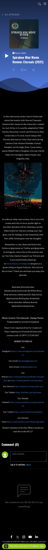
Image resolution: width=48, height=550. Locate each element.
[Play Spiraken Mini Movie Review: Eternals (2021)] (6, 55)
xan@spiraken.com (28, 367)
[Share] (33, 69)
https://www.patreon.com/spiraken (27, 380)
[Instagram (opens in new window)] (23, 536)
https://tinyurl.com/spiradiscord (28, 386)
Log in (28, 464)
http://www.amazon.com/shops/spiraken (25, 421)
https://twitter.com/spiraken (28, 392)
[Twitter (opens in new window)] (17, 536)
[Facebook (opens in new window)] (11, 536)
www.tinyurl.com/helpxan (18, 263)
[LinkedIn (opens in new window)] (36, 536)
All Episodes (11, 14)
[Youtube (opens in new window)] (30, 536)
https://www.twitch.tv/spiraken (28, 412)
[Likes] (13, 69)
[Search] (39, 3)
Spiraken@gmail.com (27, 361)
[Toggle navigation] (45, 3)
